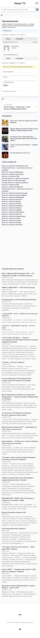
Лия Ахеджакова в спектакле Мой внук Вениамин (19, 299)
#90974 (35, 42)
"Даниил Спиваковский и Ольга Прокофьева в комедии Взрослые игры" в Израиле (18, 479)
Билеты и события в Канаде (11, 222)
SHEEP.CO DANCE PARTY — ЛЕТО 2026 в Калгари (18, 287)
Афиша (32, 24)
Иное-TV (19, 3)
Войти (5, 85)
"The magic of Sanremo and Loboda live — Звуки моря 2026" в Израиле (18, 548)
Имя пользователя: (8, 71)
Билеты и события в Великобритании (15, 166)
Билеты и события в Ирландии (12, 172)
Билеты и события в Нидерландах (14, 216)
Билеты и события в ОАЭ (10, 184)
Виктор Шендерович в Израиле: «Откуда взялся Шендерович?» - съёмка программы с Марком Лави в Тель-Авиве (20, 397)
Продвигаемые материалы (13, 269)
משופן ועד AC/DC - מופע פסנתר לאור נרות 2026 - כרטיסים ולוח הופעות (19, 315)
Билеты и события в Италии (11, 203)
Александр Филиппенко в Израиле (14, 528)
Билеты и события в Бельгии (12, 214)
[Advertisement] (20, 246)
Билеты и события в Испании (12, 224)
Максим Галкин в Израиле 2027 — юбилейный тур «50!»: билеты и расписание (19, 428)
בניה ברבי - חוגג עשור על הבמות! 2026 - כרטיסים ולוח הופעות (18, 327)
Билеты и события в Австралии (13, 174)
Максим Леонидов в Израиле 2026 (14, 512)
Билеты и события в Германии (12, 187)
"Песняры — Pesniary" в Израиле (13, 362)
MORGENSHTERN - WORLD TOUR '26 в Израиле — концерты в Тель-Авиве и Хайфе (18, 499)
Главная (4, 24)
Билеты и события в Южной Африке (14, 195)
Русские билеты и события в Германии (15, 178)
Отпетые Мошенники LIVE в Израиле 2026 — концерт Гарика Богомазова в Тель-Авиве (17, 379)
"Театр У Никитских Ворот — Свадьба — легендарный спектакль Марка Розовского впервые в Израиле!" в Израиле (20, 340)
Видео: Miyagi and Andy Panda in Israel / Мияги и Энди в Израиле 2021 (24, 129)
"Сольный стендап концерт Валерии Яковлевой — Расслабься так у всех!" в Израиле (19, 458)
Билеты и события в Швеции (12, 210)
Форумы (9, 24)
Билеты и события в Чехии (11, 218)
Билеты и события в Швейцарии (13, 197)
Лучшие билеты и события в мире (13, 180)
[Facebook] (20, 629)
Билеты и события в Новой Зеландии (15, 193)
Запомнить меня (9, 82)
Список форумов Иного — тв (21, 24)
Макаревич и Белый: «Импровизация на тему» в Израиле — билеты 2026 (18, 587)
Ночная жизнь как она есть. (20, 153)
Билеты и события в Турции (11, 220)
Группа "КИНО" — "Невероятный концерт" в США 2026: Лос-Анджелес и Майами (19, 570)
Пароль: (5, 77)
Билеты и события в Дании (11, 201)
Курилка (4, 27)
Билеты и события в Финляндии (13, 212)
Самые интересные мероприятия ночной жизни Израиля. (18, 25)
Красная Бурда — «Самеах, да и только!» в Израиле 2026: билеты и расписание (20, 442)
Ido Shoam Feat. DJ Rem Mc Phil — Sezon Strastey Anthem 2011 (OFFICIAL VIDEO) (23, 138)
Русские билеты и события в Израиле (15, 182)
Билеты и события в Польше (11, 208)
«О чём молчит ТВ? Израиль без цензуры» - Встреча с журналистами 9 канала (17, 414)
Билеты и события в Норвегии (12, 205)
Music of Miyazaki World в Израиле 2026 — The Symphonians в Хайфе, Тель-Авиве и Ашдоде (18, 274)
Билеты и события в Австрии (12, 199)
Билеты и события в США (10, 176)
